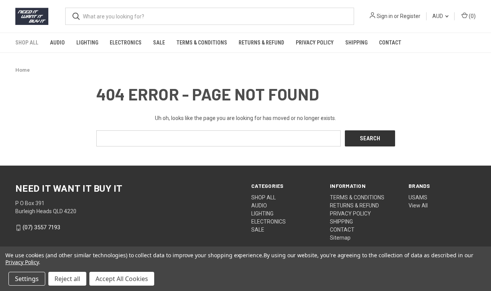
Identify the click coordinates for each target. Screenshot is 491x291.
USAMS (418, 197)
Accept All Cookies (122, 279)
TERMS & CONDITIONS (201, 42)
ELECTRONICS (126, 42)
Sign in (385, 16)
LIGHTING (87, 42)
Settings (27, 279)
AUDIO (57, 42)
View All (418, 205)
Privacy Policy (22, 262)
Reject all (67, 279)
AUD (438, 16)
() (472, 16)
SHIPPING (356, 42)
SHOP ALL (26, 42)
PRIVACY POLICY (315, 42)
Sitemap (340, 238)
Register (410, 16)
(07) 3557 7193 (41, 227)
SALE (159, 42)
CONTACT (390, 42)
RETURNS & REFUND (261, 42)
